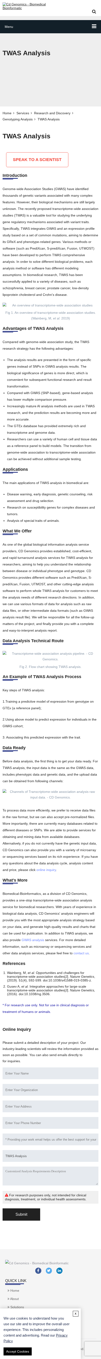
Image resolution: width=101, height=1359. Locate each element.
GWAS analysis (33, 940)
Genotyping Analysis (18, 119)
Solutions (16, 1307)
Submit (21, 1214)
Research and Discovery (52, 113)
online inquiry (46, 870)
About (14, 1299)
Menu (9, 27)
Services (22, 113)
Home (7, 113)
